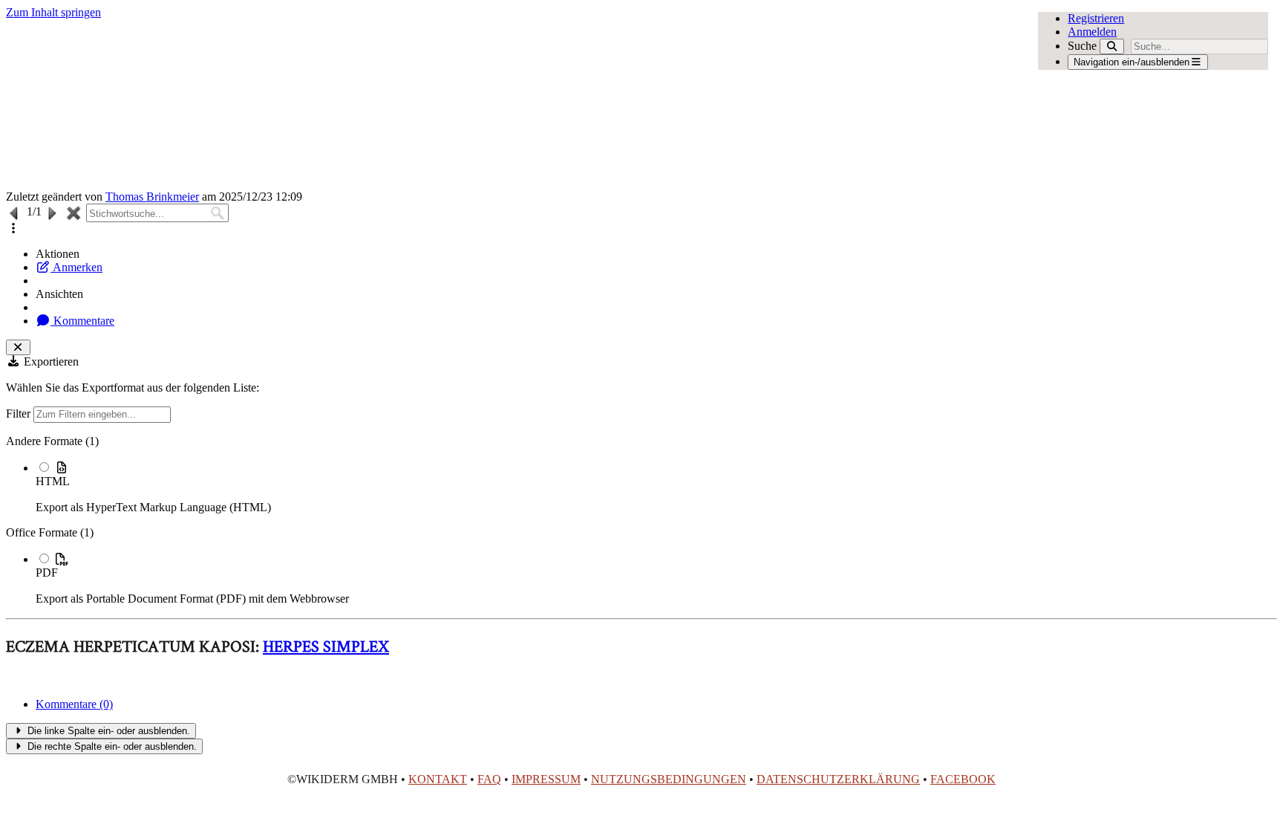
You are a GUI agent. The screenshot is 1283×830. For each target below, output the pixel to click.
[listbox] (641, 520)
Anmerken (76, 267)
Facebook (963, 779)
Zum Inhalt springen (53, 12)
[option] (656, 487)
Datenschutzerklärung (838, 779)
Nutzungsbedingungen (668, 779)
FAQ (489, 779)
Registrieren (1096, 18)
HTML (53, 481)
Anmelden (1092, 31)
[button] (13, 228)
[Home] (514, 104)
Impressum (546, 779)
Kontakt (437, 779)
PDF (47, 572)
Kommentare (82, 320)
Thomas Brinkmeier (152, 196)
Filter (19, 413)
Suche (1082, 45)
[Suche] (1112, 46)
